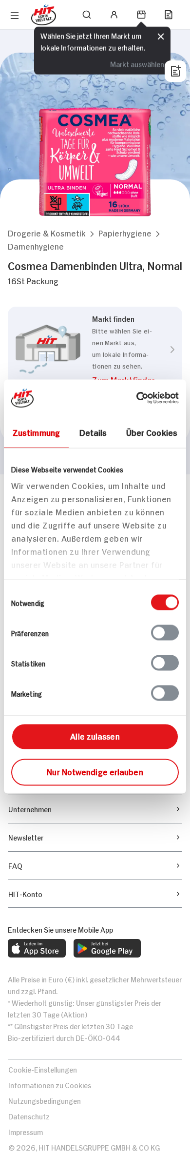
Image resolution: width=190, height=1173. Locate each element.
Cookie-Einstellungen (42, 1069)
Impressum (25, 1131)
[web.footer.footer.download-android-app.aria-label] (107, 948)
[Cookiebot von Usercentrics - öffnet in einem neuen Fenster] (137, 398)
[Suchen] (86, 14)
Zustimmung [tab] (36, 432)
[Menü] (14, 15)
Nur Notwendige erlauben (95, 771)
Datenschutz (29, 1115)
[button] (47, 232)
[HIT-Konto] (114, 14)
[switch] (165, 633)
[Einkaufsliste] (168, 14)
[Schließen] (161, 35)
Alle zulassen (94, 735)
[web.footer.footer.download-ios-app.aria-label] (37, 948)
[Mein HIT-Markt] (141, 14)
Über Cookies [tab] (151, 432)
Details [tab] (93, 432)
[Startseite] (43, 14)
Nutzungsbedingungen (44, 1100)
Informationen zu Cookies (49, 1084)
